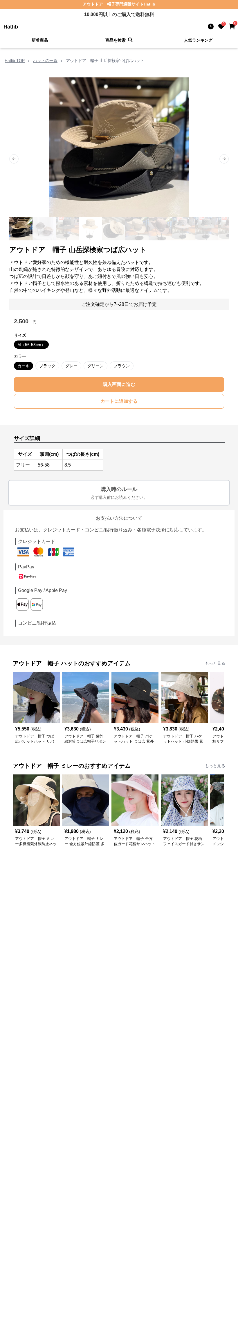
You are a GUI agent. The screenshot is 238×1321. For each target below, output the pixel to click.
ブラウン (121, 366)
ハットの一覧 (45, 60)
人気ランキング (198, 40)
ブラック (47, 366)
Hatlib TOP (15, 60)
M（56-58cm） (31, 344)
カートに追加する (119, 401)
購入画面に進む (119, 384)
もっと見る (215, 663)
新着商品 (40, 40)
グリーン (95, 366)
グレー (71, 366)
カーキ (23, 366)
